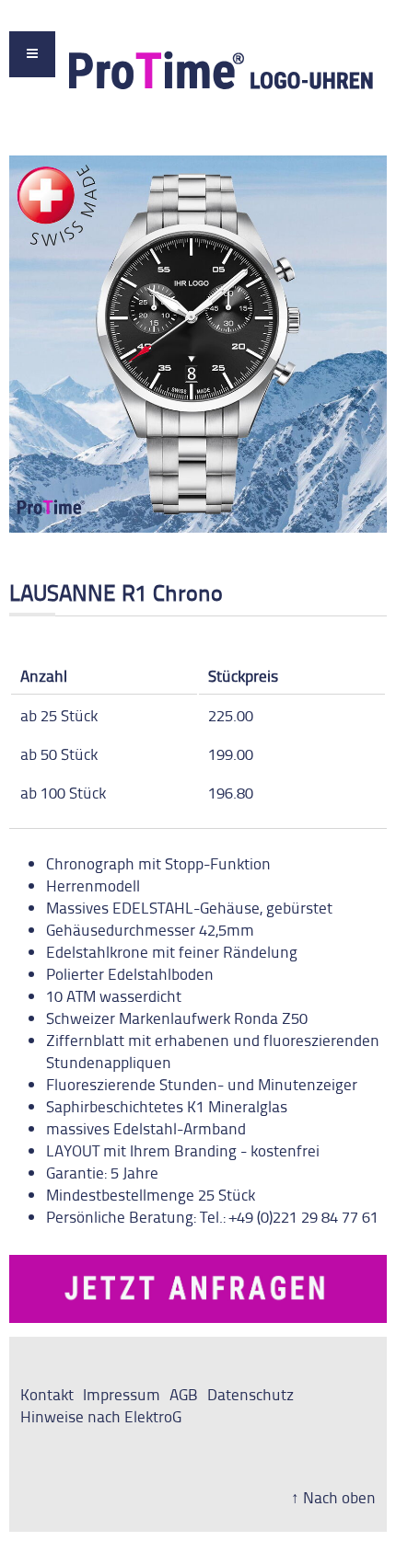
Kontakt (47, 1394)
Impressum (121, 1394)
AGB (183, 1394)
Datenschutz (250, 1394)
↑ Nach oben (333, 1497)
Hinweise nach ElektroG (100, 1416)
